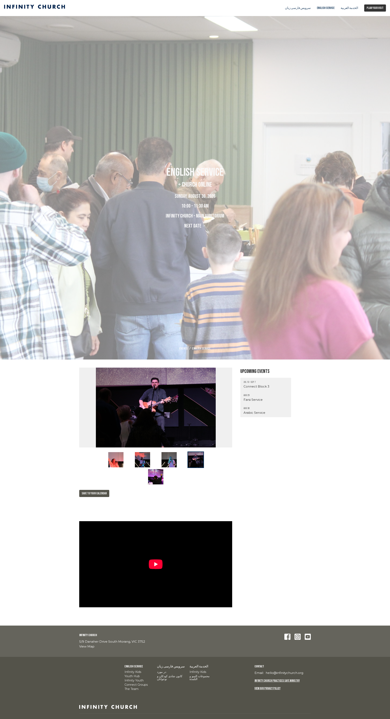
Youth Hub (132, 676)
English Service (326, 8)
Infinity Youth (134, 680)
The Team (132, 689)
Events (183, 349)
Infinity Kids (133, 672)
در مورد (161, 672)
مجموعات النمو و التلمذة (200, 677)
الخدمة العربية (349, 8)
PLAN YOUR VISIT (375, 8)
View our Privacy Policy (268, 688)
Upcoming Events (255, 371)
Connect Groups (136, 685)
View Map (86, 646)
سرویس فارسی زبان (298, 8)
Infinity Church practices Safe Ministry (277, 681)
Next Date (193, 226)
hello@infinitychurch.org (284, 673)
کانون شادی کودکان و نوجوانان (169, 677)
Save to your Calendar (94, 493)
